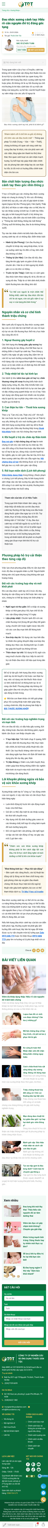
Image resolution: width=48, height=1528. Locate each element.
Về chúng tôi (9, 1419)
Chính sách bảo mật (36, 1422)
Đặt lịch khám (37, 50)
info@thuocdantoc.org (11, 1410)
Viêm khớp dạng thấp (12, 475)
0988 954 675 (12, 1493)
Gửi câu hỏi (24, 1342)
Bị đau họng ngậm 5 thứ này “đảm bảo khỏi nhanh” (32, 1270)
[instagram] (28, 1469)
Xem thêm (21, 50)
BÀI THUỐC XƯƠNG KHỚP (16, 708)
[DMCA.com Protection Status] (30, 1476)
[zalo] (33, 1464)
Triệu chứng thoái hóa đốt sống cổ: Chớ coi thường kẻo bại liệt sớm (33, 1093)
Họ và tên (8, 1294)
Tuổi (6, 1304)
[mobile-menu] (3, 4)
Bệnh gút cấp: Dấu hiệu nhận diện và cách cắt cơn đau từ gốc (33, 1145)
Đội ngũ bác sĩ (9, 1423)
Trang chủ (5, 10)
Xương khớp (15, 10)
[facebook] (28, 1464)
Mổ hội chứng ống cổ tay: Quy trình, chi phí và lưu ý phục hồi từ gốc (34, 1034)
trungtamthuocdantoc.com (15, 1407)
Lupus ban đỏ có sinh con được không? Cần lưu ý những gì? (33, 1017)
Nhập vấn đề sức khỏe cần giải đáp (18, 1325)
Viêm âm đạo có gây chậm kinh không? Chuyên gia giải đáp (32, 1226)
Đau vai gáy (7, 441)
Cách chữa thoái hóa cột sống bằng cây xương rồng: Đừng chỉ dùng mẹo (34, 1069)
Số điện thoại (9, 1315)
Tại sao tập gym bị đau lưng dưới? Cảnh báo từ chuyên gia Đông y (33, 1169)
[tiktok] (33, 1469)
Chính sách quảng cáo (37, 1435)
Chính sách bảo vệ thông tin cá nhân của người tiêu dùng (36, 1428)
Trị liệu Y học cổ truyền (32, 891)
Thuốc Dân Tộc (15, 36)
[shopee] (39, 1469)
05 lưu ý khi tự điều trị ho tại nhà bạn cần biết (33, 1256)
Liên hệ (6, 1435)
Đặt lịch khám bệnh (11, 1431)
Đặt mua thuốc (10, 1427)
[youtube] (39, 1464)
